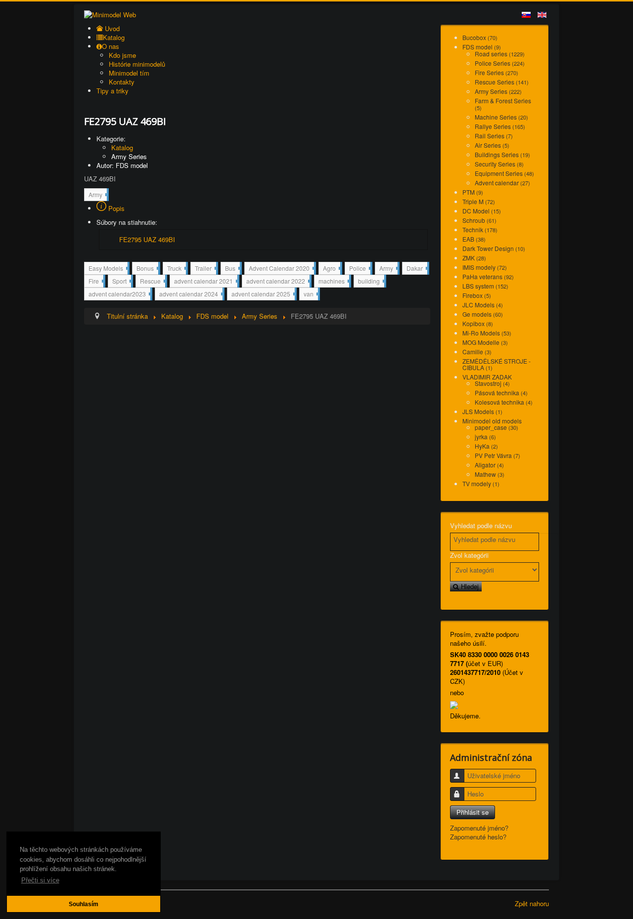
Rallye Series (500, 126)
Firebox (476, 295)
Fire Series (496, 72)
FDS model (481, 46)
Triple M (478, 201)
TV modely (480, 483)
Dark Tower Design (493, 248)
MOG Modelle (485, 342)
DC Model (481, 211)
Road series (500, 53)
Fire (96, 282)
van (311, 293)
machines (333, 282)
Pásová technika (501, 392)
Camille (477, 351)
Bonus (147, 269)
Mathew (489, 474)
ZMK (474, 257)
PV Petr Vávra (497, 455)
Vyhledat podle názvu (481, 525)
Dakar (417, 267)
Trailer (205, 269)
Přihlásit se (472, 812)
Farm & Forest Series (503, 104)
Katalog (122, 147)
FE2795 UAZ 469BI (147, 239)
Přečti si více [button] (40, 880)
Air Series (492, 145)
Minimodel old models (492, 421)
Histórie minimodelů (137, 64)
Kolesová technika (504, 402)
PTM (472, 192)
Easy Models (108, 269)
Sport (121, 282)
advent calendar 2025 (263, 294)
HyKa (486, 446)
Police (359, 269)
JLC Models (482, 304)
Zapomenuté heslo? (478, 836)
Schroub (479, 220)
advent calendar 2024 (191, 294)
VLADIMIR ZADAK (487, 377)
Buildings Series (502, 154)
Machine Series (501, 117)
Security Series (499, 164)
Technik (479, 229)
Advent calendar (502, 182)
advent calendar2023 (119, 294)
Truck (176, 269)
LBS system (485, 286)
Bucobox (479, 37)
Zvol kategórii (469, 555)
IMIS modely (484, 267)
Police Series (500, 63)
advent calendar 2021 (205, 282)
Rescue (152, 282)
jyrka (485, 436)
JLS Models (482, 411)
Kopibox (477, 323)
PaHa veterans (488, 276)
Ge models (482, 314)
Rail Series (494, 135)
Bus (232, 269)
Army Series (129, 156)
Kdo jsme (122, 55)
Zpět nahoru (532, 903)
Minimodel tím (129, 73)
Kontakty (122, 81)
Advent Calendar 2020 (281, 269)
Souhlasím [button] (83, 904)
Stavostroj (492, 383)
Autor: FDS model (122, 165)
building (371, 280)
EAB (474, 239)
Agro (331, 269)
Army (98, 195)
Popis (115, 208)
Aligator (489, 464)
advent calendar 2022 (278, 282)
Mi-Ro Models (486, 333)
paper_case (496, 427)
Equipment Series (504, 173)
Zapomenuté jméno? (479, 828)
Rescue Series (502, 82)
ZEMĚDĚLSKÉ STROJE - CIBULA (496, 364)
